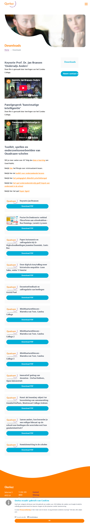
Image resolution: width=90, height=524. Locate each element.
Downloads (70, 61)
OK (50, 521)
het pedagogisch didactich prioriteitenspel (30, 178)
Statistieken (33, 517)
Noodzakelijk (21, 517)
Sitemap (36, 495)
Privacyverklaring (25, 509)
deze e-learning (39, 160)
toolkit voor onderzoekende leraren (29, 173)
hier (11, 168)
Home (7, 50)
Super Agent (25, 191)
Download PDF (27, 206)
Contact (36, 492)
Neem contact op (70, 74)
